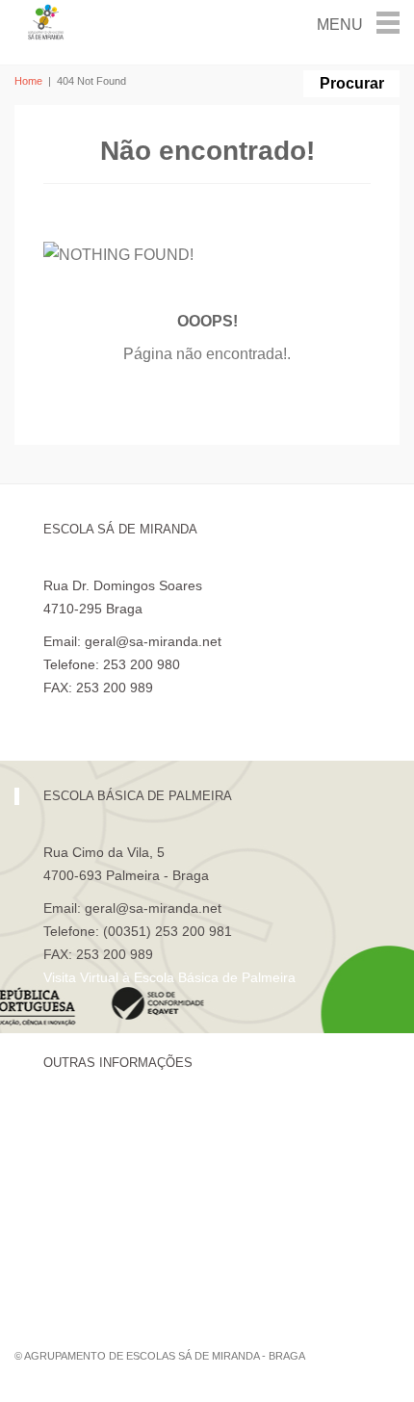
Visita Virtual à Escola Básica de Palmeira (169, 977)
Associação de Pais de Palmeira (141, 1250)
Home (28, 81)
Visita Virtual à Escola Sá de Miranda (155, 710)
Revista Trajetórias (100, 1151)
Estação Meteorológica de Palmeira (151, 1217)
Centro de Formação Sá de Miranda (153, 1119)
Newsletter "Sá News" (109, 1184)
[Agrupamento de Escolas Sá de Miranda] (46, 21)
